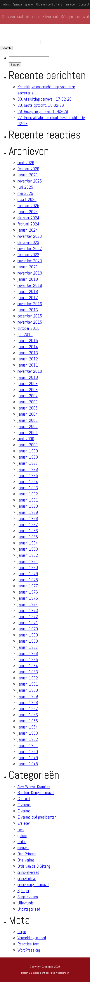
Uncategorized (28, 909)
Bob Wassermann (60, 972)
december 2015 (29, 316)
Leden (21, 841)
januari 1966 (27, 653)
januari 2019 (27, 279)
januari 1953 (27, 733)
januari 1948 (27, 764)
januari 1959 (27, 696)
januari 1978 (27, 580)
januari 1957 (27, 708)
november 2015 (29, 322)
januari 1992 (27, 494)
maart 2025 (26, 199)
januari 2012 (27, 359)
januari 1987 (27, 524)
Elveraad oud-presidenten (36, 817)
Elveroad (50, 16)
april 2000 (25, 438)
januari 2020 (27, 267)
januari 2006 (27, 402)
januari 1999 (27, 451)
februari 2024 (28, 224)
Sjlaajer (29, 4)
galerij (22, 835)
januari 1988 (27, 518)
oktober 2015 (28, 328)
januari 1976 (27, 592)
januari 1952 (27, 739)
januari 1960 (27, 690)
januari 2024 (27, 230)
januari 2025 (27, 211)
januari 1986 (27, 531)
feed (20, 829)
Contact (84, 4)
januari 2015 (27, 340)
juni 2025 (25, 187)
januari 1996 (27, 469)
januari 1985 (27, 537)
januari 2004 (27, 414)
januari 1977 (27, 586)
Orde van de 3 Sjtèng (49, 4)
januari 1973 (27, 610)
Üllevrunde (25, 903)
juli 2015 (25, 334)
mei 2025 (25, 193)
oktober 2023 (28, 242)
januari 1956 (27, 715)
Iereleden (70, 4)
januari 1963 (27, 672)
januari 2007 (27, 396)
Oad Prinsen (26, 854)
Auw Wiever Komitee (33, 786)
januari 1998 (27, 457)
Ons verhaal (12, 16)
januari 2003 (27, 420)
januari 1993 (27, 488)
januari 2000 (27, 445)
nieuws (23, 848)
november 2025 (29, 181)
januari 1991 (27, 500)
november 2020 (29, 261)
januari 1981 (27, 561)
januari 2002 (27, 426)
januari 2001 (27, 432)
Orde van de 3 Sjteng (33, 866)
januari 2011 (27, 365)
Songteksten (27, 897)
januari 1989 (27, 512)
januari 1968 (27, 641)
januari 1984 (27, 543)
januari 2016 (27, 310)
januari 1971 (27, 623)
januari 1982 (27, 555)
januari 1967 (27, 647)
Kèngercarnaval (75, 16)
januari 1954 (27, 727)
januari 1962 (27, 678)
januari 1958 (27, 702)
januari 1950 (27, 751)
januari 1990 (27, 506)
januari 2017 (27, 297)
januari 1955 (27, 721)
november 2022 (29, 248)
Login (21, 931)
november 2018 (29, 285)
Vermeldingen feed (31, 938)
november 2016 (29, 304)
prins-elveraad (28, 872)
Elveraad (24, 805)
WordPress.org (28, 950)
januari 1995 (27, 475)
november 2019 (29, 273)
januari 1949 (27, 757)
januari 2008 (27, 389)
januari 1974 (27, 604)
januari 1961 (27, 684)
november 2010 (29, 371)
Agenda (17, 4)
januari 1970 (27, 629)
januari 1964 (27, 665)
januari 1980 (27, 567)
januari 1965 (27, 659)
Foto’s (6, 4)
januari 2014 (27, 346)
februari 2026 (28, 169)
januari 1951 (27, 745)
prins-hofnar (26, 878)
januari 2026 (27, 175)
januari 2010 (27, 377)
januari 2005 (27, 408)
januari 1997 (27, 463)
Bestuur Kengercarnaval (35, 792)
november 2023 (29, 236)
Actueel (33, 16)
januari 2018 (27, 291)
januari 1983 (27, 549)
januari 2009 (27, 383)
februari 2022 (28, 254)
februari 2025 (28, 205)
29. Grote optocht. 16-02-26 (40, 105)
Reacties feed (28, 944)
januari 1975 (27, 598)
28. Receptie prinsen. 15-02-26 (42, 111)
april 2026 (25, 162)
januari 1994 (27, 481)
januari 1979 (27, 573)
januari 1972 (27, 616)
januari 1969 (27, 635)
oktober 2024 (28, 218)
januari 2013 (27, 353)
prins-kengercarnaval (33, 884)
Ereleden (24, 823)
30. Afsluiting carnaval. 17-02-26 (44, 99)
